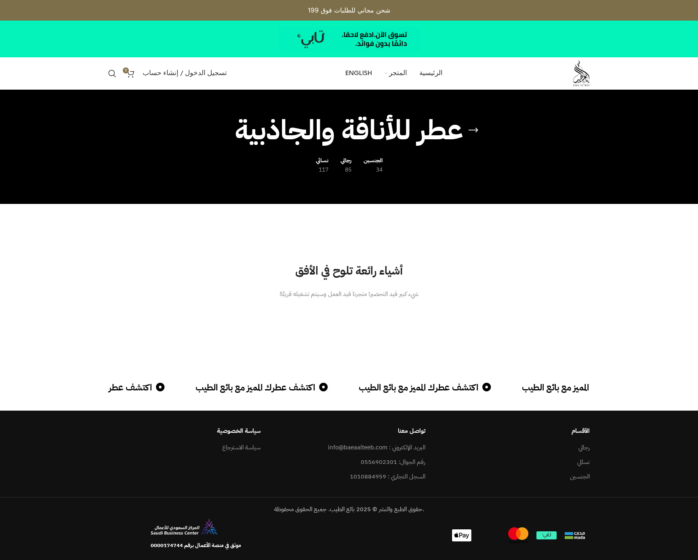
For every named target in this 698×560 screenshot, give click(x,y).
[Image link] (184, 526)
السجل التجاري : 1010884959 (387, 476)
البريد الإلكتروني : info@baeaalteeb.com (376, 447)
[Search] (112, 73)
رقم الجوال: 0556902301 (393, 462)
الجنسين (580, 476)
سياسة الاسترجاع (241, 447)
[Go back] (473, 130)
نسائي (583, 462)
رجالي (584, 447)
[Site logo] (581, 73)
